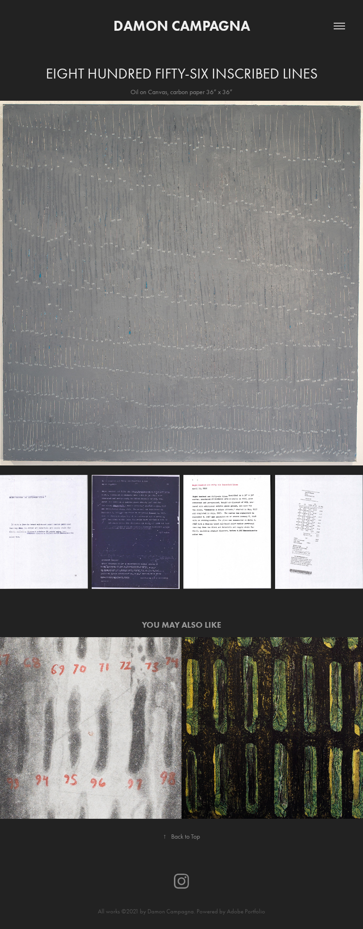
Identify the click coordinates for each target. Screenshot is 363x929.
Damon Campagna (181, 26)
